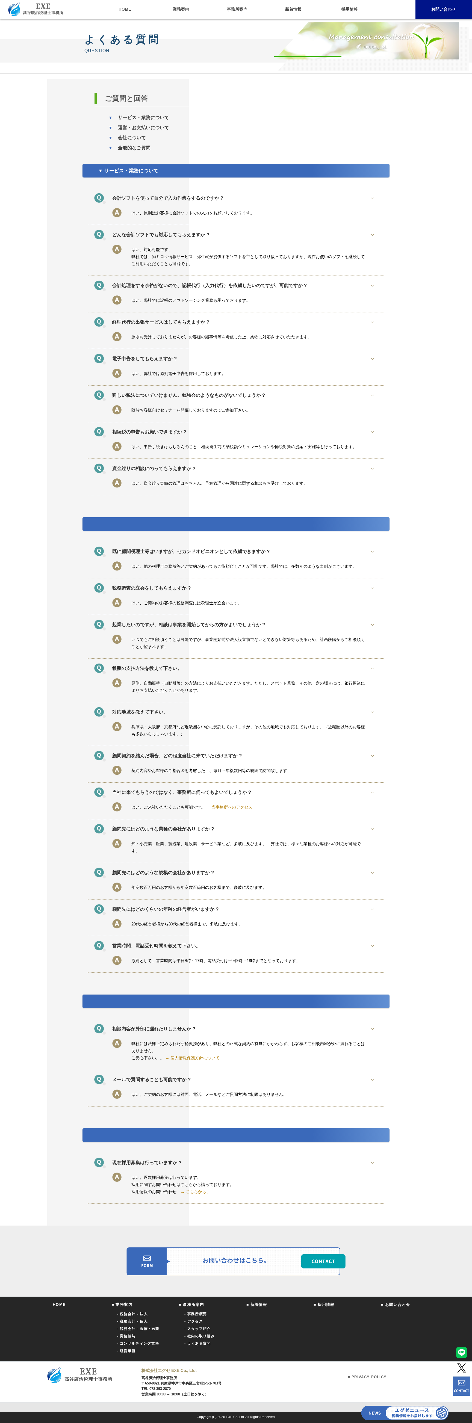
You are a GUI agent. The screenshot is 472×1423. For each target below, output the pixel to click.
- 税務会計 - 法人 (132, 1314)
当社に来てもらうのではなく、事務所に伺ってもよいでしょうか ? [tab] (181, 792)
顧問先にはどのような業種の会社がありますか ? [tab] (163, 829)
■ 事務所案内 (191, 1304)
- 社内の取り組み (199, 1336)
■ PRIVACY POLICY (367, 1377)
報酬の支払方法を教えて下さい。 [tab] (147, 668)
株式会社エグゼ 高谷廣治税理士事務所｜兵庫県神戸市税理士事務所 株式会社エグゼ (35, 9)
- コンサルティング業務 (138, 1343)
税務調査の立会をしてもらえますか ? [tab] (151, 588)
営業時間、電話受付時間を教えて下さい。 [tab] (156, 945)
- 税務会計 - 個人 (132, 1321)
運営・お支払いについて (138, 127)
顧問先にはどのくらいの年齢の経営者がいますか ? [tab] (165, 909)
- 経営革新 (126, 1351)
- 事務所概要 (195, 1314)
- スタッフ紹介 (197, 1329)
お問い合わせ (443, 9)
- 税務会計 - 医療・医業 (138, 1329)
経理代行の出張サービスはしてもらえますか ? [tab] (160, 322)
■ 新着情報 (256, 1304)
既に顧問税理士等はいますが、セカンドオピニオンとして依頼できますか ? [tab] (191, 551)
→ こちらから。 (195, 1191)
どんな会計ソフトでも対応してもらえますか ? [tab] (160, 234)
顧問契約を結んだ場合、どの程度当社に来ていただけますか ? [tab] (177, 755)
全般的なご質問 (129, 147)
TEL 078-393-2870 (156, 1389)
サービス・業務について (138, 117)
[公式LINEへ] (461, 1352)
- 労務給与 (126, 1336)
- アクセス (193, 1321)
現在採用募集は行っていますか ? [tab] (146, 1162)
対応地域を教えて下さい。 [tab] (140, 712)
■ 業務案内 (122, 1304)
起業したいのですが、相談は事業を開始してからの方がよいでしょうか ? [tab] (188, 624)
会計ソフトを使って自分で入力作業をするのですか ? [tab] (167, 198)
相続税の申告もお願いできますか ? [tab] (149, 431)
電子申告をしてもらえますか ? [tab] (144, 358)
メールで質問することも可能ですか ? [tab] (151, 1079)
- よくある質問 (197, 1343)
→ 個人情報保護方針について (192, 1057)
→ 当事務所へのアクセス (228, 807)
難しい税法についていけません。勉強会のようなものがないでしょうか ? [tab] (188, 395)
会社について (127, 137)
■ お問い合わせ (395, 1304)
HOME (59, 1304)
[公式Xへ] (461, 1367)
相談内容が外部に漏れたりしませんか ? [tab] (153, 1028)
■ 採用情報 (324, 1304)
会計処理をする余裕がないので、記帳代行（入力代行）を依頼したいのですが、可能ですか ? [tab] (209, 285)
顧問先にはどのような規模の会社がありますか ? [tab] (163, 872)
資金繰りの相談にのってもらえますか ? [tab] (153, 468)
